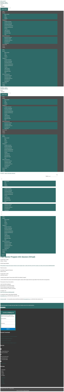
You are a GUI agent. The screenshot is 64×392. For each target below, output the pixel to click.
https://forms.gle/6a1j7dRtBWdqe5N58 (7, 292)
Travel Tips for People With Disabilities (6, 338)
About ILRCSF (6, 14)
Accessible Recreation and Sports (5, 340)
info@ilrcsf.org (3, 363)
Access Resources (5, 35)
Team (5, 15)
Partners (5, 18)
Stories (5, 17)
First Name (3, 323)
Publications (6, 43)
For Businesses (7, 41)
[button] (28, 175)
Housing (5, 28)
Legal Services (7, 30)
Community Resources (8, 40)
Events (3, 46)
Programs (4, 20)
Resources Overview (8, 37)
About (3, 12)
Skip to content (3, 1)
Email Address (3, 318)
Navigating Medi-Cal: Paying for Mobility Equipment (8, 342)
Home (3, 11)
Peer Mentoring (7, 31)
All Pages (3, 375)
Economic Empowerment (8, 25)
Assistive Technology (8, 61)
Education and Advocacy (8, 27)
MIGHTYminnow (26, 390)
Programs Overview (7, 21)
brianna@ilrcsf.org (3, 295)
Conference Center (7, 38)
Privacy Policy (11, 388)
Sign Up (8, 328)
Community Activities (8, 24)
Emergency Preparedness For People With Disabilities (8, 336)
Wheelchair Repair (7, 33)
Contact (3, 47)
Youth (5, 34)
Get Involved (4, 44)
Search (1, 4)
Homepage (3, 369)
